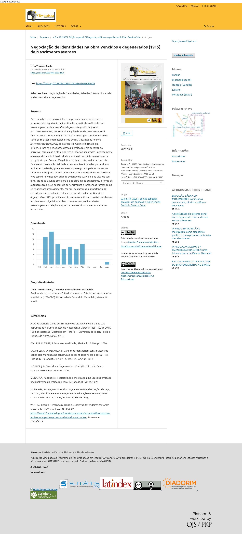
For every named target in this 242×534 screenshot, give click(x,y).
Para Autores (178, 161)
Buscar (210, 26)
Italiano (176, 89)
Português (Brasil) (182, 94)
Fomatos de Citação (133, 182)
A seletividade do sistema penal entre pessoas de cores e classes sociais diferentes (190, 217)
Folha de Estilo (209, 5)
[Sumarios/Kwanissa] (79, 488)
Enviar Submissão (183, 55)
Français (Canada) (182, 84)
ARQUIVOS (44, 26)
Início (33, 37)
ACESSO (195, 5)
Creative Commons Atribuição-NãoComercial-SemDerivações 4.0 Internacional (137, 276)
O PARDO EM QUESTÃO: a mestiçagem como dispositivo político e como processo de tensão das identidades (191, 233)
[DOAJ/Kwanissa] (44, 489)
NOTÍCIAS (60, 26)
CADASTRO (181, 5)
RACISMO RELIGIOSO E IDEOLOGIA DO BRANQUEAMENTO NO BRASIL (191, 263)
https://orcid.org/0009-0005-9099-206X (47, 73)
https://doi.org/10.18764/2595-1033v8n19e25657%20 (65, 83)
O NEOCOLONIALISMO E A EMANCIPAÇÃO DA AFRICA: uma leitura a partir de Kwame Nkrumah (191, 250)
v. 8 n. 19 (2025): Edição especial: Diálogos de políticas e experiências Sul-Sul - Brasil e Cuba (96, 37)
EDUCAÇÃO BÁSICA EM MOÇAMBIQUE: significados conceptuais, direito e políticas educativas (189, 200)
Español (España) (181, 79)
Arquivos (44, 37)
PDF (128, 133)
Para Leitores (178, 156)
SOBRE (75, 26)
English (176, 74)
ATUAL (29, 26)
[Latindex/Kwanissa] (117, 488)
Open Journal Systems (184, 41)
